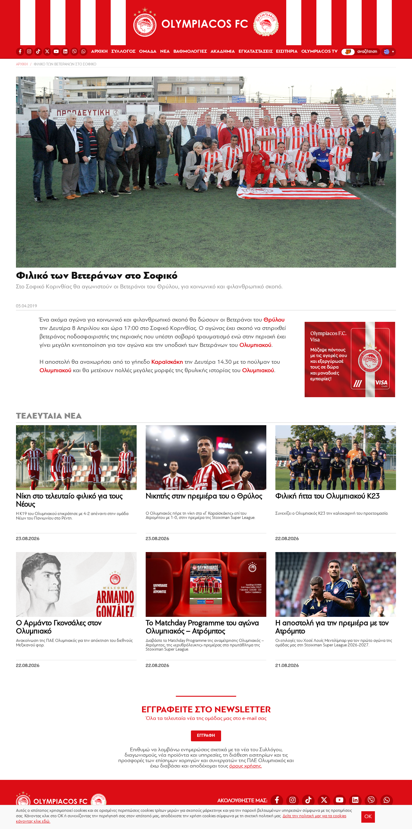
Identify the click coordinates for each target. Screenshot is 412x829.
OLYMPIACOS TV (319, 51)
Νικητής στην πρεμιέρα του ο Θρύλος (204, 496)
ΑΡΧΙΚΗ (99, 51)
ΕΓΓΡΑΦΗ (206, 735)
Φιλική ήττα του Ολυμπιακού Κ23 (327, 496)
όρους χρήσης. (245, 766)
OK (368, 817)
